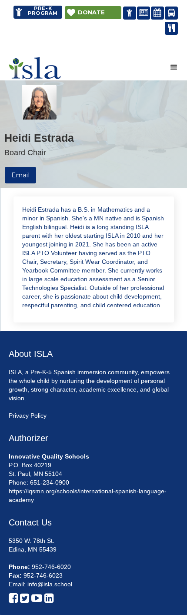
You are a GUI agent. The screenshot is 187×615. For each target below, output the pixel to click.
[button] (174, 67)
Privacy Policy (28, 415)
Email (20, 175)
